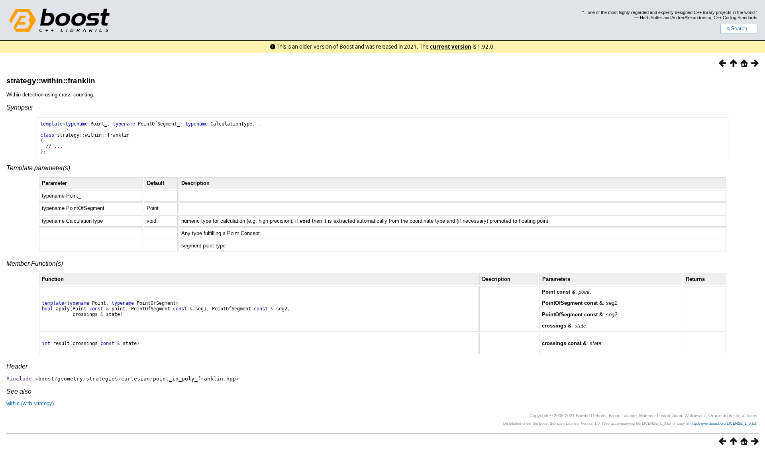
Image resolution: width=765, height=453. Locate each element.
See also (18, 391)
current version (450, 46)
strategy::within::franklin (50, 80)
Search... (741, 28)
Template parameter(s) (38, 168)
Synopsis (19, 107)
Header (16, 366)
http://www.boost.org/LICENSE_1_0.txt (723, 424)
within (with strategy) (30, 403)
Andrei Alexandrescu (691, 17)
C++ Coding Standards (735, 17)
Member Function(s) (34, 263)
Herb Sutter (651, 17)
